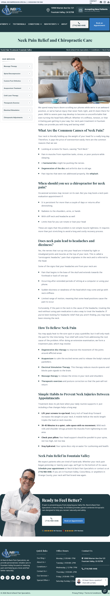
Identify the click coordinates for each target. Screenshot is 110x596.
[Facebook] (2, 578)
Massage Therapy (10, 66)
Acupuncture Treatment (12, 88)
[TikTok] (13, 578)
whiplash (94, 173)
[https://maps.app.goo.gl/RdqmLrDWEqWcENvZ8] (46, 10)
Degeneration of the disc (53, 168)
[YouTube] (18, 578)
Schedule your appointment (51, 468)
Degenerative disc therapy (53, 349)
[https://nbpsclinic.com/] (21, 10)
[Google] (23, 578)
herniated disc (50, 163)
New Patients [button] (50, 24)
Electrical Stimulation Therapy (55, 367)
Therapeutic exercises (51, 381)
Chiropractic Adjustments (13, 117)
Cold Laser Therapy (11, 95)
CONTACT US (93, 2)
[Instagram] (8, 578)
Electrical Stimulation (11, 110)
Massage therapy (49, 376)
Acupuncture (47, 358)
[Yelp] (28, 578)
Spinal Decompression (12, 73)
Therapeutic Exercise (11, 103)
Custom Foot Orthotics (12, 81)
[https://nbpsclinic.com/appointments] (93, 10)
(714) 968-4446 (45, 471)
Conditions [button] (34, 24)
